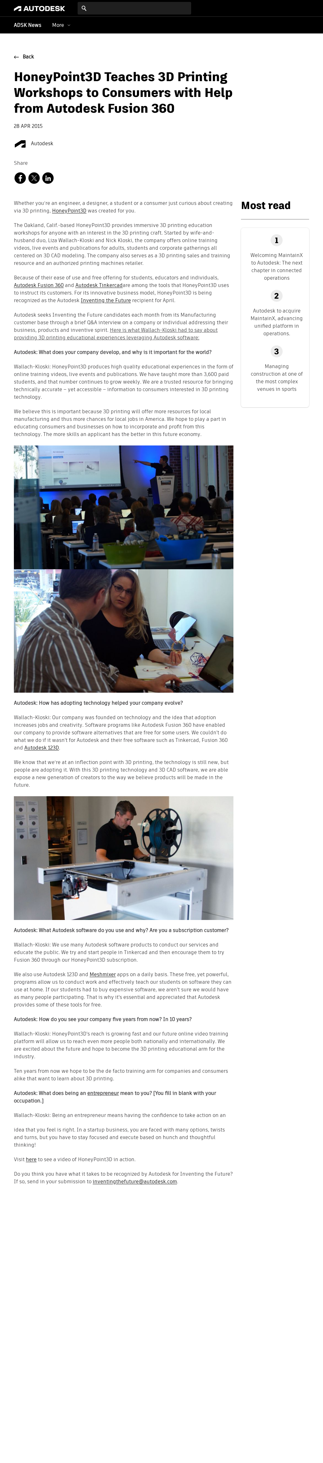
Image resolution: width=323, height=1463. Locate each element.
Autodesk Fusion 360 (39, 285)
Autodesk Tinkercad (99, 285)
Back (28, 57)
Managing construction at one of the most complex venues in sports (277, 378)
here (31, 1159)
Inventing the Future (106, 300)
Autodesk (41, 143)
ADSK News (27, 25)
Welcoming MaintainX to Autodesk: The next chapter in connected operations (276, 267)
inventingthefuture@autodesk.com (135, 1182)
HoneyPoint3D (69, 211)
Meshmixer (103, 974)
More (58, 25)
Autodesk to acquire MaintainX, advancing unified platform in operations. (276, 322)
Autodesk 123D (41, 748)
